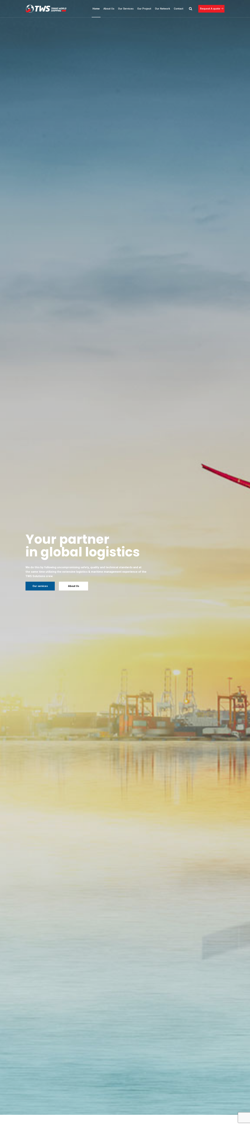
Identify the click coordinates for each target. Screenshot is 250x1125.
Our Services (126, 8)
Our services (40, 586)
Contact (178, 8)
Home (96, 8)
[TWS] (46, 9)
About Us (108, 8)
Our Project (144, 8)
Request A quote (210, 8)
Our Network (162, 8)
